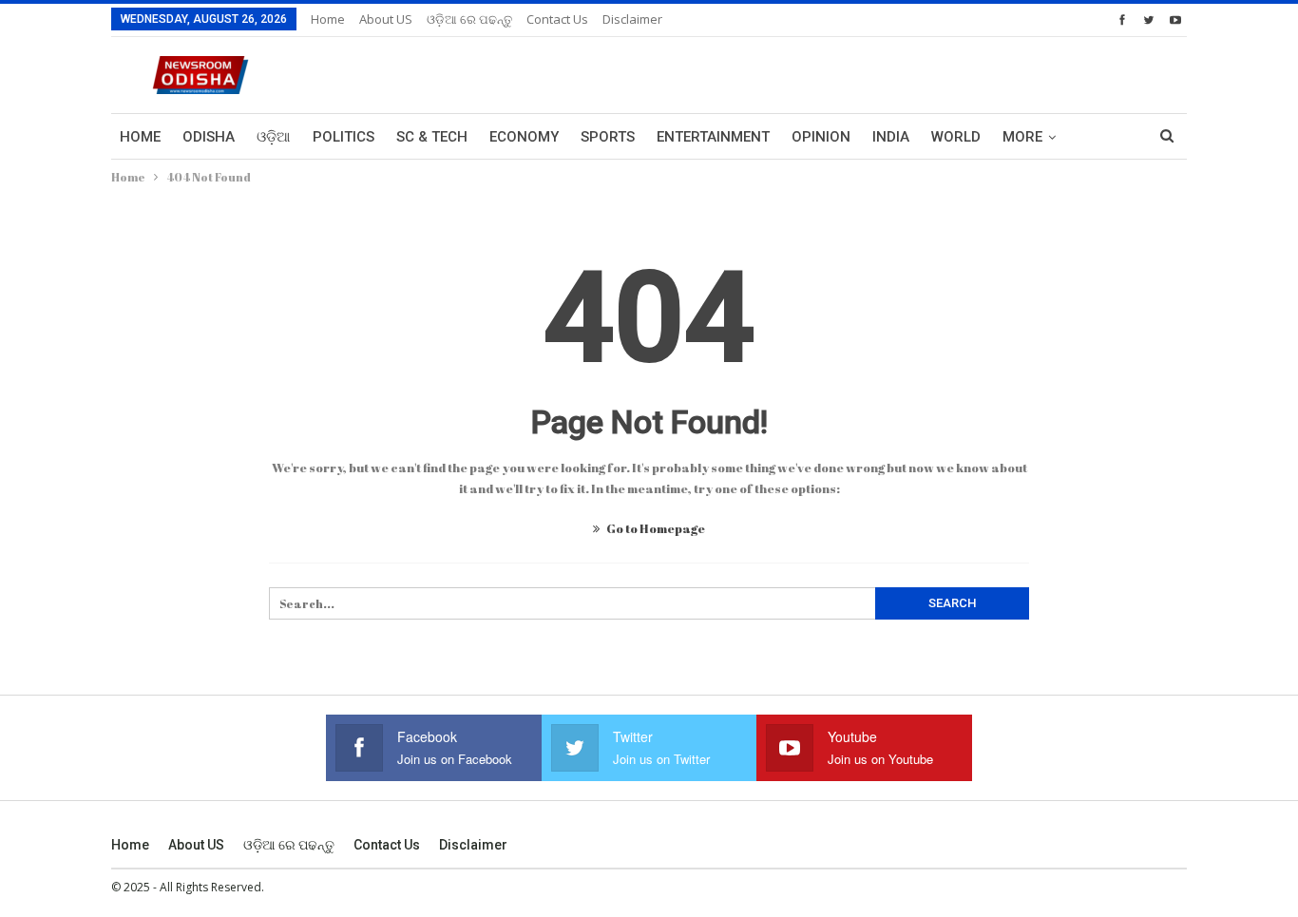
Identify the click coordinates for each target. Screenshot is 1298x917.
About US (385, 19)
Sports (608, 136)
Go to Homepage (654, 528)
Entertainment (713, 136)
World (956, 136)
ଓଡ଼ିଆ (274, 136)
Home (328, 19)
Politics (343, 136)
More (1022, 136)
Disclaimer (632, 19)
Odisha (208, 136)
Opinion (821, 136)
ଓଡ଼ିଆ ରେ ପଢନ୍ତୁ (469, 19)
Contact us (557, 19)
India (890, 136)
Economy (524, 136)
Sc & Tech (432, 136)
